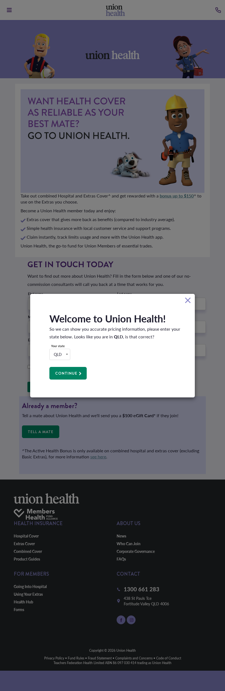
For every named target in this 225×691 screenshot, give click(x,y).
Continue (66, 373)
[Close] (188, 300)
